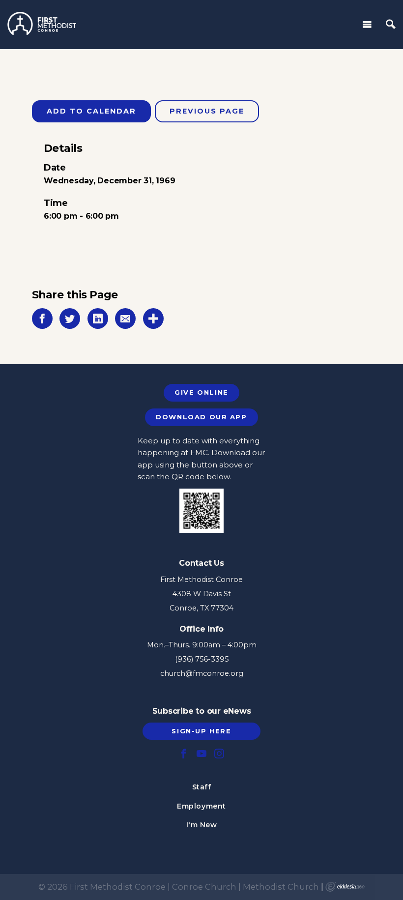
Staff (201, 787)
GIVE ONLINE (201, 392)
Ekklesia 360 (345, 887)
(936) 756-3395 (202, 659)
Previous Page (207, 111)
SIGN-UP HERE (201, 731)
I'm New (201, 824)
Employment (201, 806)
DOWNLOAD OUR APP (201, 417)
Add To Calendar (91, 111)
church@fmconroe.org (201, 673)
